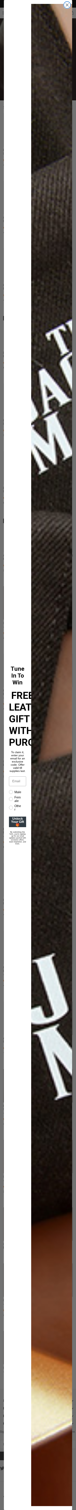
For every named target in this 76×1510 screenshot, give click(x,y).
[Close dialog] (67, 5)
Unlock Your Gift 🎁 (17, 822)
